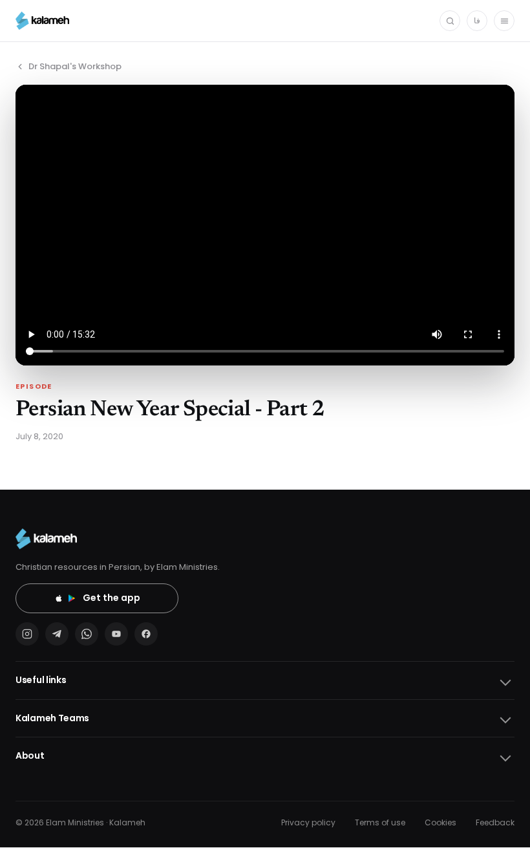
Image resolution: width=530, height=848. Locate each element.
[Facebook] (146, 634)
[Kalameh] (42, 21)
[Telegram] (57, 634)
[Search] (450, 20)
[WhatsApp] (86, 634)
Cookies (440, 822)
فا (477, 20)
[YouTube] (116, 634)
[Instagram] (27, 634)
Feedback (495, 822)
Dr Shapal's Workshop (75, 66)
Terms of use (380, 822)
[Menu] (504, 20)
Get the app (111, 597)
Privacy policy (308, 822)
